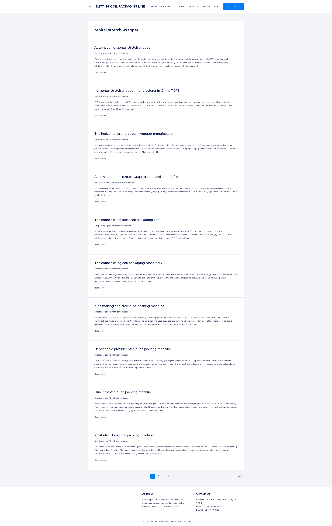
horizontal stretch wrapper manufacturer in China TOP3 (137, 90)
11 (168, 476)
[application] (171, 6)
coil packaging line (103, 225)
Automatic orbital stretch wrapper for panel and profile (136, 177)
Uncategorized (101, 53)
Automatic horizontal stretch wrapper (123, 47)
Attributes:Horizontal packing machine (124, 435)
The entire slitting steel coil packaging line (126, 220)
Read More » (100, 72)
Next (240, 476)
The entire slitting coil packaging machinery (128, 263)
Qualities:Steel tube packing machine (123, 392)
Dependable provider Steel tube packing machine (132, 349)
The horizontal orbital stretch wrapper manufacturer (134, 134)
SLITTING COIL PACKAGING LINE (120, 6)
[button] (233, 6)
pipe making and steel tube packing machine (129, 306)
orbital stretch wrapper (105, 182)
